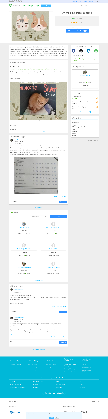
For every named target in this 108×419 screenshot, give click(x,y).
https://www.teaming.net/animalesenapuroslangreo (84, 59)
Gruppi (37, 6)
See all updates (38, 207)
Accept (51, 417)
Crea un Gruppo (46, 6)
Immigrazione (59, 387)
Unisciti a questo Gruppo (77, 30)
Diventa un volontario (69, 372)
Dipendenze (13, 381)
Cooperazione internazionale (17, 387)
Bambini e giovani (60, 384)
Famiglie (58, 381)
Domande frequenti (51, 364)
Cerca (58, 216)
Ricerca (81, 381)
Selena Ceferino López (24, 227)
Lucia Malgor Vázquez (23, 249)
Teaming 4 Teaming (69, 369)
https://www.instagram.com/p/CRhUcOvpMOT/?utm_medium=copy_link (28, 131)
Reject (57, 417)
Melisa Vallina (53, 249)
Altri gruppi (82, 387)
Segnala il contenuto (93, 140)
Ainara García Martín (53, 267)
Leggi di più (12, 334)
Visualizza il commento (60, 196)
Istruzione (35, 387)
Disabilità (35, 384)
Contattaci (48, 370)
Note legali (49, 367)
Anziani (81, 384)
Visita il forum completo (38, 349)
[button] (39, 120)
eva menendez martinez (53, 227)
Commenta (63, 202)
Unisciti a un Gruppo (33, 367)
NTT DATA (85, 364)
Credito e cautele (86, 367)
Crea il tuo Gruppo (32, 364)
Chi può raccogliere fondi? (34, 370)
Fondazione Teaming (15, 364)
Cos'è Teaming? (28, 6)
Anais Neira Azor (19, 140)
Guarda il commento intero (59, 306)
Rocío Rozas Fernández (24, 267)
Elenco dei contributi (85, 112)
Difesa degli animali (38, 381)
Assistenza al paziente (15, 384)
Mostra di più (39, 280)
